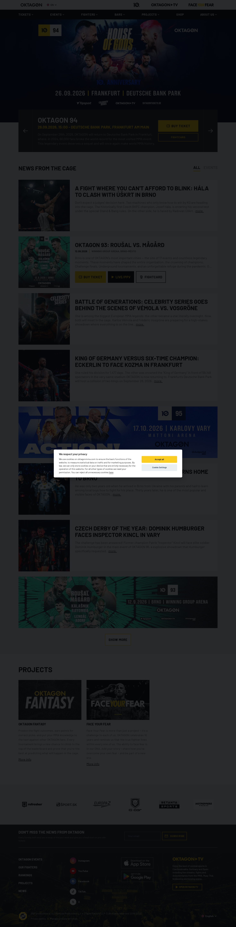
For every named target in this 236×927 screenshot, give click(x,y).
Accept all (159, 459)
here (111, 472)
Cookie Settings (159, 467)
